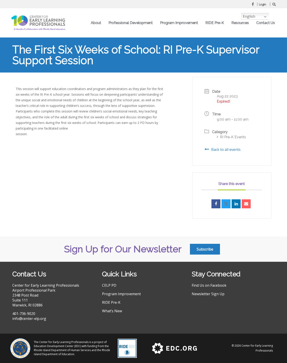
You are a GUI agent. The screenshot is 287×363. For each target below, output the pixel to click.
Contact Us (265, 23)
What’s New (112, 310)
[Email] (246, 203)
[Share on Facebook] (215, 203)
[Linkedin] (236, 203)
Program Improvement (121, 293)
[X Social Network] (226, 203)
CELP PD (109, 285)
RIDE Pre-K (111, 302)
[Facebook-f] (252, 4)
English (249, 16)
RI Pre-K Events (233, 137)
